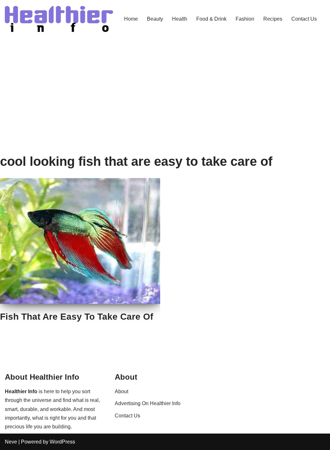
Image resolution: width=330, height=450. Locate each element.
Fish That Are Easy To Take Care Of (76, 317)
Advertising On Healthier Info (147, 403)
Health (179, 19)
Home (131, 19)
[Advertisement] (165, 86)
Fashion (245, 19)
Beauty (155, 19)
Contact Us (304, 19)
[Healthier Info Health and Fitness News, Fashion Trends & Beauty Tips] (59, 19)
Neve (11, 442)
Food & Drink (211, 19)
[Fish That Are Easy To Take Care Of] (80, 241)
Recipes (272, 19)
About (121, 391)
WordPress (62, 442)
